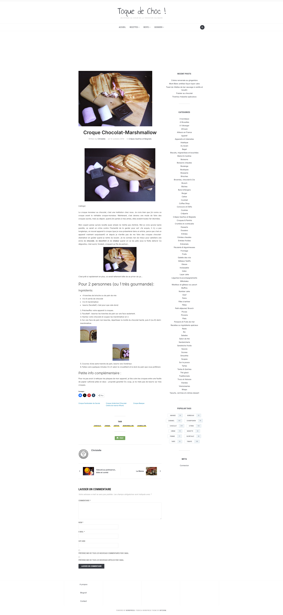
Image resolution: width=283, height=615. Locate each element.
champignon (194, 421)
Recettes (134, 27)
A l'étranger (184, 125)
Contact (83, 601)
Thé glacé (184, 372)
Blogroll (83, 593)
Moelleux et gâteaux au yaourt (184, 284)
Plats (184, 318)
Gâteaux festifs (184, 261)
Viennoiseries (184, 386)
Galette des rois (184, 257)
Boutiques (184, 169)
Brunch (184, 183)
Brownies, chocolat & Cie (184, 180)
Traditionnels (184, 376)
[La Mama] (151, 471)
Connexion (184, 465)
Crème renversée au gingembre (184, 80)
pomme (175, 436)
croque (107, 426)
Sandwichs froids (184, 345)
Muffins (184, 288)
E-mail (81, 532)
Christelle (101, 139)
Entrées (184, 234)
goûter (116, 426)
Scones (184, 352)
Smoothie (184, 356)
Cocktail (184, 200)
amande (175, 415)
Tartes (184, 366)
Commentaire (84, 501)
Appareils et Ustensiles (184, 139)
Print (122, 438)
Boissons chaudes (184, 163)
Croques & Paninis (184, 220)
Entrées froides (184, 240)
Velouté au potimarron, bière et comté (106, 471)
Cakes (184, 196)
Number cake (184, 291)
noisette (192, 431)
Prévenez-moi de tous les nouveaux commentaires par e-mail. (103, 553)
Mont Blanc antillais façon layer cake (184, 84)
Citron (194, 426)
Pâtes (184, 305)
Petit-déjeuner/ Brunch (184, 308)
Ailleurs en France (184, 132)
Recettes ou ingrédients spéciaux (184, 325)
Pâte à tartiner (184, 301)
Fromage (184, 251)
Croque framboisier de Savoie (89, 403)
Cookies (184, 210)
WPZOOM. (163, 610)
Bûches (184, 186)
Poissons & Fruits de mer (184, 322)
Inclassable (184, 268)
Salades (184, 335)
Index (184, 271)
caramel (174, 421)
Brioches (184, 176)
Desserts (184, 227)
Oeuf (184, 295)
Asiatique (184, 142)
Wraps (184, 389)
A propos (83, 584)
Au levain (184, 146)
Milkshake (184, 281)
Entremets (184, 244)
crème (176, 431)
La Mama (140, 471)
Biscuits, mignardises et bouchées (184, 153)
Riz (184, 332)
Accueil (122, 27)
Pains (184, 298)
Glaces (184, 264)
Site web (81, 541)
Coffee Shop (184, 203)
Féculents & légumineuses (184, 247)
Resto (146, 27)
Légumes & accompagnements (184, 278)
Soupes (184, 359)
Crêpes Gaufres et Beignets (140, 139)
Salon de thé (184, 339)
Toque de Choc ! (142, 11)
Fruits (184, 254)
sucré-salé (192, 436)
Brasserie (184, 173)
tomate (192, 441)
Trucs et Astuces (184, 379)
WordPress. (130, 610)
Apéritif (184, 136)
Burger (184, 193)
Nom (80, 522)
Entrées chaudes (184, 237)
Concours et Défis (184, 207)
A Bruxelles (184, 122)
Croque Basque (138, 403)
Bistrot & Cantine (184, 156)
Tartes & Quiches (184, 369)
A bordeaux (184, 119)
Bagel (184, 149)
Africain (184, 129)
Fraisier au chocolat (184, 93)
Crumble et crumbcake (184, 224)
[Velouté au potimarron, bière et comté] (88, 471)
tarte (175, 441)
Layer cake (184, 274)
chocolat (97, 426)
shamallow (141, 426)
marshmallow (128, 426)
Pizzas (184, 312)
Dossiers (158, 27)
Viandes (184, 383)
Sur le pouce (184, 362)
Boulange (184, 166)
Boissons (184, 159)
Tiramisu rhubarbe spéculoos (184, 97)
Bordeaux (193, 415)
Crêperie (184, 213)
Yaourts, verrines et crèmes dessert (184, 393)
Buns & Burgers (184, 190)
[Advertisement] (141, 51)
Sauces (184, 349)
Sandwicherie (184, 342)
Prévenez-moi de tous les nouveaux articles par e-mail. (101, 560)
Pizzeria (184, 315)
